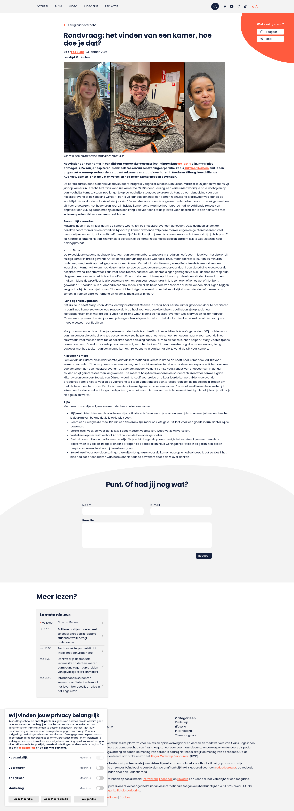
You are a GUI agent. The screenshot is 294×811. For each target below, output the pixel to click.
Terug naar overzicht (82, 25)
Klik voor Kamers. (196, 168)
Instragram (150, 779)
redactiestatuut (225, 768)
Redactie (111, 6)
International (183, 731)
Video (73, 6)
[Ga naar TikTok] (245, 6)
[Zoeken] (215, 6)
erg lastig (184, 164)
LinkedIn (182, 779)
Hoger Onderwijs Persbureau (170, 756)
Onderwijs (181, 722)
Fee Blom (77, 52)
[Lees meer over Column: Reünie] (72, 622)
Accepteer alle (23, 799)
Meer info (85, 757)
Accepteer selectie (56, 799)
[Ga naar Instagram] (238, 6)
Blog (58, 6)
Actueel (42, 6)
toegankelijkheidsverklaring (122, 790)
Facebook (166, 779)
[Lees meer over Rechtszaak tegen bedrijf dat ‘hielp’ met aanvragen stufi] (72, 651)
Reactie (88, 520)
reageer (271, 32)
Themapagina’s (185, 735)
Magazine (91, 6)
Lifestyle (180, 727)
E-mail (155, 505)
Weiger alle (89, 799)
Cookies (125, 797)
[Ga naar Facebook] (225, 6)
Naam (86, 505)
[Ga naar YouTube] (231, 6)
